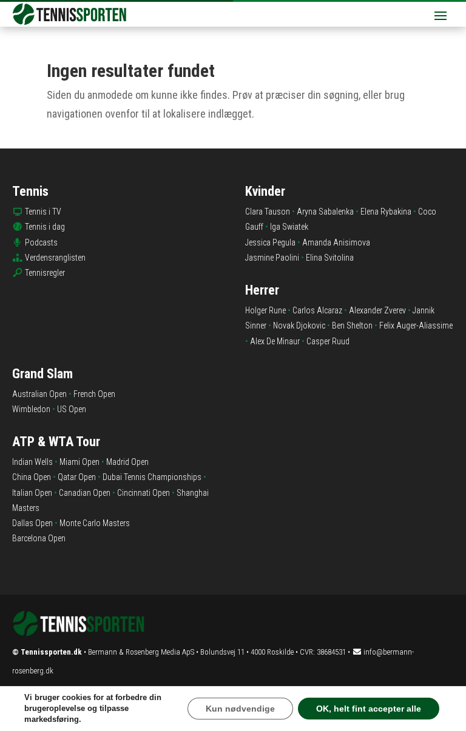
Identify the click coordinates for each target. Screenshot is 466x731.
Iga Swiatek (289, 227)
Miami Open (79, 462)
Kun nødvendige (240, 708)
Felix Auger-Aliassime (416, 325)
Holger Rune (265, 310)
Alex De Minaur (275, 341)
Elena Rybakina (385, 211)
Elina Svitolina (330, 257)
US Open (71, 409)
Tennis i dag (45, 227)
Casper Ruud (328, 341)
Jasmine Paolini (272, 257)
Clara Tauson (267, 211)
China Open (31, 477)
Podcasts (41, 242)
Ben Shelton (352, 325)
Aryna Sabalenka (325, 211)
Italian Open (32, 493)
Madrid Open (127, 462)
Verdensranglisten (55, 257)
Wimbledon (31, 409)
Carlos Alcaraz (317, 310)
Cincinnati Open (143, 493)
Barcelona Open (39, 538)
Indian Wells (32, 462)
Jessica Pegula (270, 242)
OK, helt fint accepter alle (368, 708)
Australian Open (39, 394)
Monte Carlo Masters (94, 523)
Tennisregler (45, 273)
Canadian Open (84, 493)
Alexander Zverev (377, 310)
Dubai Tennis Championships (152, 477)
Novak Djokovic (299, 325)
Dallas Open (32, 523)
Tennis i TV (43, 211)
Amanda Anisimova (336, 242)
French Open (94, 394)
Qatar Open (77, 477)
